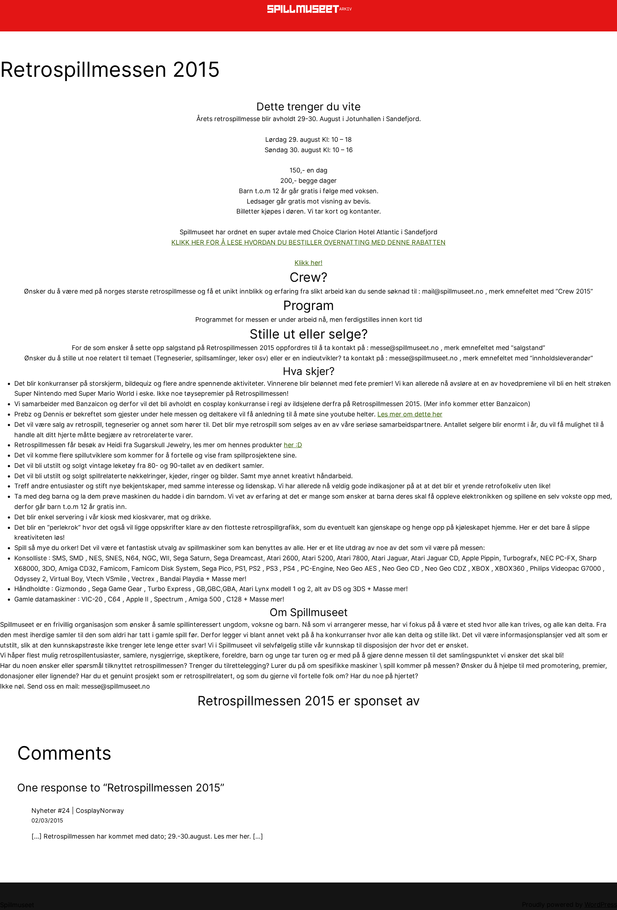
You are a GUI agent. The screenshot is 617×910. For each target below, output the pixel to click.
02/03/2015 (47, 820)
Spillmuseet (17, 905)
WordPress (601, 904)
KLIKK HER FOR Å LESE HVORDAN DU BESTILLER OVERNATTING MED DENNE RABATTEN (308, 242)
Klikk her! (308, 262)
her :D (293, 445)
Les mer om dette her (409, 414)
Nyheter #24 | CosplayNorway (77, 810)
